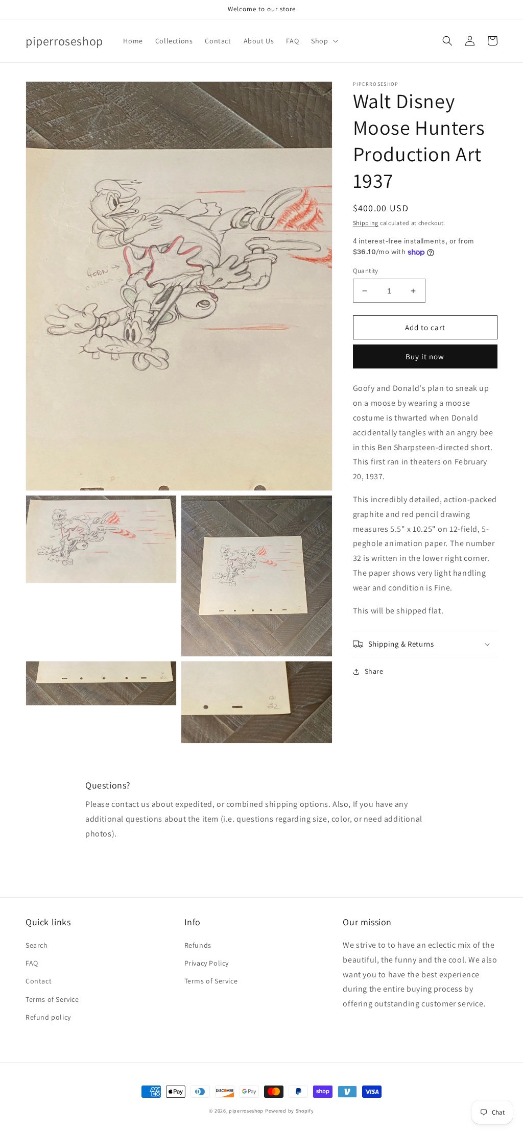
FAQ (32, 963)
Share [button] (374, 671)
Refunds (197, 945)
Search (37, 945)
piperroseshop (246, 1110)
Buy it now (425, 356)
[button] (323, 41)
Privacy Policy (206, 963)
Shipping (366, 223)
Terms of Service (52, 999)
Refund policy (48, 1017)
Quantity (365, 270)
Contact (39, 980)
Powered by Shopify (289, 1110)
